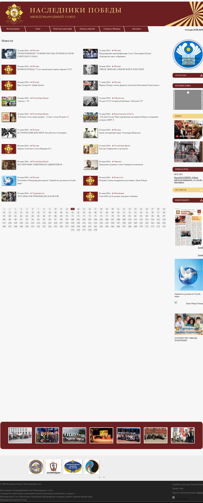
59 (4, 216)
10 (55, 209)
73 (84, 216)
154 (49, 226)
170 (141, 226)
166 (118, 226)
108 (118, 219)
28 (158, 209)
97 (55, 219)
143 (152, 223)
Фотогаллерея (13, 29)
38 (50, 212)
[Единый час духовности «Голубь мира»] (189, 289)
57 (158, 212)
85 (153, 216)
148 (15, 226)
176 (78, 230)
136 (112, 223)
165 (112, 226)
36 (38, 212)
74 (90, 216)
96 (50, 219)
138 (124, 223)
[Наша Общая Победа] (176, 302)
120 (21, 223)
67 (50, 216)
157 (66, 226)
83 (141, 216)
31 (10, 212)
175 (72, 230)
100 (72, 219)
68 (55, 216)
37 (44, 212)
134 (101, 223)
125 (49, 223)
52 (130, 212)
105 (101, 219)
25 (141, 209)
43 (78, 212)
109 (124, 219)
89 (10, 219)
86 (158, 216)
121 (27, 223)
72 (78, 216)
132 (89, 223)
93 (33, 219)
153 (44, 226)
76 (101, 216)
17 (95, 209)
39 (55, 212)
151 (32, 226)
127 (61, 223)
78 (113, 216)
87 (164, 216)
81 (130, 216)
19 (107, 209)
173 (158, 226)
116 (164, 219)
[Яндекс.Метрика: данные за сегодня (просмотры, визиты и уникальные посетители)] (180, 498)
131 (84, 223)
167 (124, 226)
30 (4, 212)
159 (78, 226)
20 (113, 209)
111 (135, 219)
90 (15, 219)
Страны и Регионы (112, 29)
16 (90, 209)
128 (66, 223)
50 (118, 212)
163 (101, 226)
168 (129, 226)
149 (21, 226)
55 (147, 212)
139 (129, 223)
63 (27, 216)
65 (38, 216)
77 (107, 216)
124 (44, 223)
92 (27, 219)
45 (90, 212)
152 (38, 226)
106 (106, 219)
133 (95, 223)
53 (135, 212)
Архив (200, 247)
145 (164, 223)
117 (4, 223)
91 (21, 219)
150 (27, 226)
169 (135, 226)
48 (107, 212)
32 (15, 212)
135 (106, 223)
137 (118, 223)
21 (118, 209)
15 (84, 209)
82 (135, 216)
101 (78, 219)
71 (73, 216)
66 (44, 216)
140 (135, 223)
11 (61, 209)
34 (27, 212)
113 (146, 219)
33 (21, 212)
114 (152, 219)
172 (152, 226)
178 (89, 230)
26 (147, 209)
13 (73, 209)
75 (95, 216)
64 (33, 216)
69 (61, 216)
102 (84, 219)
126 (55, 223)
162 (95, 226)
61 (15, 216)
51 (124, 212)
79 (118, 216)
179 (95, 230)
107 (112, 219)
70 (67, 216)
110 (129, 219)
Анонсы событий (87, 29)
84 (147, 216)
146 (4, 226)
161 (89, 226)
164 (106, 226)
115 (158, 219)
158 (72, 226)
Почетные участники (62, 29)
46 (95, 212)
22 (124, 209)
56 (153, 212)
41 (67, 212)
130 (78, 223)
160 (84, 226)
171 (146, 226)
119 (15, 223)
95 (44, 219)
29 (164, 209)
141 (141, 223)
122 (32, 223)
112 (141, 219)
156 (61, 226)
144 (158, 223)
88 (4, 219)
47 (101, 212)
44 (84, 212)
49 (113, 212)
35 (33, 212)
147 (9, 226)
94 (38, 219)
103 (89, 219)
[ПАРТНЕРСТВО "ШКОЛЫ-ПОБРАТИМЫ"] (189, 334)
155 (55, 226)
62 (21, 216)
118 (9, 223)
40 (61, 212)
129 (72, 223)
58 (164, 212)
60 (10, 216)
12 (67, 209)
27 (153, 209)
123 (38, 223)
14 (78, 209)
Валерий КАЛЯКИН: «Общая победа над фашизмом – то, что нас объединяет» (188, 179)
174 (164, 226)
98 (61, 219)
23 (130, 209)
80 (124, 216)
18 (101, 209)
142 (146, 223)
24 (135, 209)
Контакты (136, 29)
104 (95, 219)
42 (73, 212)
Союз (37, 29)
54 (141, 212)
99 (67, 219)
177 (84, 230)
